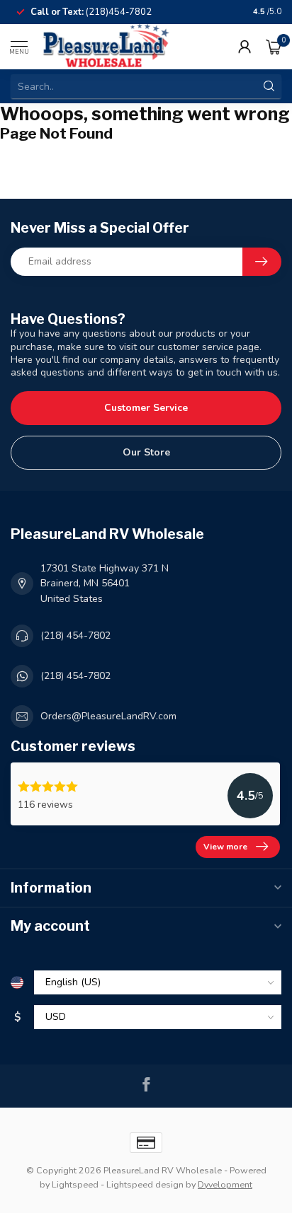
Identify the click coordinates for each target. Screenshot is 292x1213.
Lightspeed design (145, 1184)
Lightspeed (75, 1184)
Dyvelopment (225, 1184)
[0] (273, 47)
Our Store (146, 452)
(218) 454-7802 (75, 635)
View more (225, 846)
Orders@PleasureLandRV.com (108, 716)
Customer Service (146, 407)
